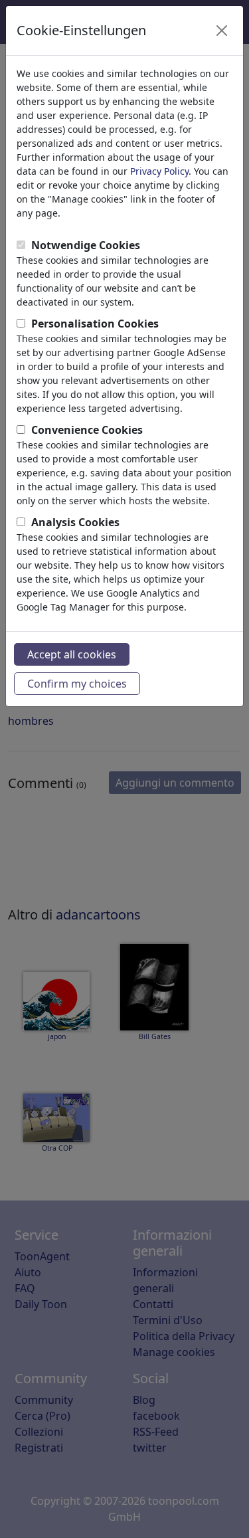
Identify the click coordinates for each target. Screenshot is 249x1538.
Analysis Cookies (75, 522)
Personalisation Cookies (95, 323)
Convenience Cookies (87, 430)
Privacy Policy (159, 171)
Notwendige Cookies (85, 245)
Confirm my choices (77, 683)
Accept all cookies (71, 654)
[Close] (221, 30)
